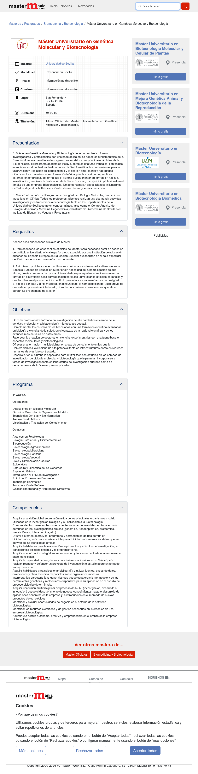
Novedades (86, 6)
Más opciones (31, 750)
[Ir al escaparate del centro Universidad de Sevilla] (23, 44)
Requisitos (23, 231)
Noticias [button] (67, 6)
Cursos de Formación (96, 681)
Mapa (62, 679)
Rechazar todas (89, 750)
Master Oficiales (77, 654)
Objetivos (22, 309)
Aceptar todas (145, 750)
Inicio (54, 6)
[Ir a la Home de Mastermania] (37, 677)
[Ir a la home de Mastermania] (27, 6)
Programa (23, 384)
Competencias (27, 507)
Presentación (26, 142)
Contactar (126, 679)
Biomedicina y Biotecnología (113, 654)
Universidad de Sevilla (60, 63)
